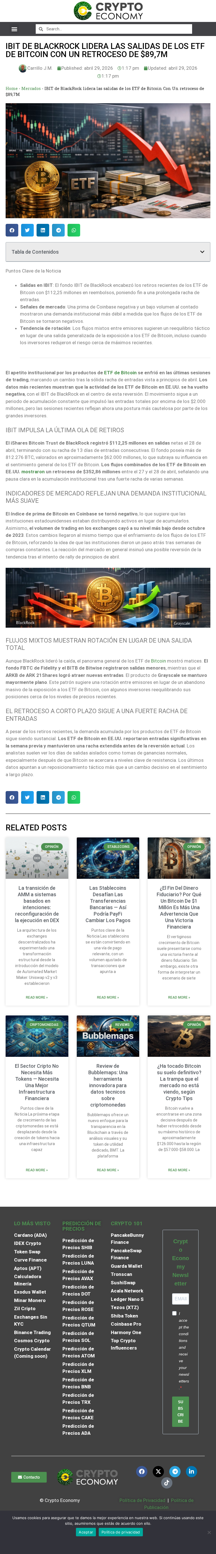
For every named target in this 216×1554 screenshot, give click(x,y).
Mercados (31, 88)
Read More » (37, 997)
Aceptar (86, 1532)
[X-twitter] (158, 1471)
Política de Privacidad (142, 1500)
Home (12, 88)
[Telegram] (175, 1471)
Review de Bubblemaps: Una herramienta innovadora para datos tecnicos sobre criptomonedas (108, 1085)
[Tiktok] (166, 1482)
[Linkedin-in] (191, 1471)
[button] (14, 28)
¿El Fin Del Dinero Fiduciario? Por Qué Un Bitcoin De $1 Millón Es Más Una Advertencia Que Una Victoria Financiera (179, 907)
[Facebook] (141, 1471)
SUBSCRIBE (180, 1412)
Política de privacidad (121, 1532)
